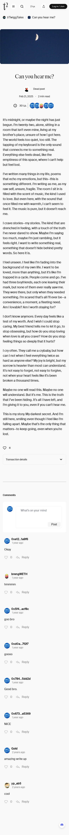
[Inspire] (5, 448)
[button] (13, 6)
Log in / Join (58, 6)
